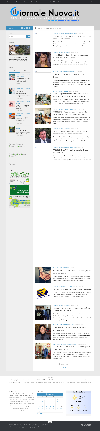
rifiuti (71, 382)
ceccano (57, 380)
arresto (28, 380)
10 (39, 404)
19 (46, 406)
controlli (66, 380)
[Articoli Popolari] (14, 71)
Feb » (41, 413)
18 (42, 406)
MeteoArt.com (81, 415)
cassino (52, 380)
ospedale (46, 382)
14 (53, 404)
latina (35, 382)
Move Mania (24, 2)
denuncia (75, 380)
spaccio (91, 382)
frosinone (12, 382)
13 (50, 404)
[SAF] (19, 194)
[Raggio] (23, 154)
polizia (53, 382)
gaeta (21, 382)
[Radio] (11, 154)
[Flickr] (29, 28)
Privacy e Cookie (57, 2)
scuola (80, 382)
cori (69, 380)
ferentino (79, 380)
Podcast (42, 2)
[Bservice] (19, 207)
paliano (49, 382)
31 (39, 411)
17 (39, 406)
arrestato (23, 380)
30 (61, 409)
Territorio (73, 33)
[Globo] (25, 184)
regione (67, 382)
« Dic (38, 413)
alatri (10, 380)
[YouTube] (27, 28)
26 (46, 409)
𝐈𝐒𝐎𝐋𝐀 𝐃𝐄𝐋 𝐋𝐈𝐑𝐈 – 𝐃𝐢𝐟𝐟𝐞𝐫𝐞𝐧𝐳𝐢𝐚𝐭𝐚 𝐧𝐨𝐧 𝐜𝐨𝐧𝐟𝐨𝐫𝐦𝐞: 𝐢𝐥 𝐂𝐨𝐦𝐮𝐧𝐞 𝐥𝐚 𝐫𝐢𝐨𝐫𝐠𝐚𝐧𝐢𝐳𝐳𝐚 (23, 132)
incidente (25, 382)
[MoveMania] (19, 144)
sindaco (83, 382)
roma (78, 382)
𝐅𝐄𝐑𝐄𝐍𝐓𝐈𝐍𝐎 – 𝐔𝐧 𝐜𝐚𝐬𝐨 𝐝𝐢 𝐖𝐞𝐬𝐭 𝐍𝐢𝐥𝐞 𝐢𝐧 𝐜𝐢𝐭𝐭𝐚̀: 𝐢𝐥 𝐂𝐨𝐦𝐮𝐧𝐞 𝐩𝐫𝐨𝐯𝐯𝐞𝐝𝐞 (23, 107)
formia (89, 380)
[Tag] (25, 71)
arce (20, 380)
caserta (47, 380)
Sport (75, 344)
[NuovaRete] (12, 144)
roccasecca (74, 382)
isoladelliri (32, 382)
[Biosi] (28, 184)
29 (57, 409)
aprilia (17, 380)
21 (53, 406)
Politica (65, 286)
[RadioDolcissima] (13, 146)
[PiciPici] (19, 182)
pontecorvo (58, 382)
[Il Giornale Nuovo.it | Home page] (45, 15)
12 (46, 404)
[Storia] (11, 156)
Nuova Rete (16, 2)
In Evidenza (66, 33)
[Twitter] (24, 28)
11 (42, 404)
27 (50, 409)
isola (28, 382)
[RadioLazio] (21, 146)
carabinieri (41, 380)
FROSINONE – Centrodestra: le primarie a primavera (72, 289)
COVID (71, 380)
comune (61, 380)
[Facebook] (22, 28)
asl (30, 380)
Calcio (54, 344)
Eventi (60, 33)
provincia (62, 382)
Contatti (49, 2)
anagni (14, 380)
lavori (39, 382)
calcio (35, 380)
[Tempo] (17, 156)
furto (18, 382)
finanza (83, 380)
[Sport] (15, 154)
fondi (86, 380)
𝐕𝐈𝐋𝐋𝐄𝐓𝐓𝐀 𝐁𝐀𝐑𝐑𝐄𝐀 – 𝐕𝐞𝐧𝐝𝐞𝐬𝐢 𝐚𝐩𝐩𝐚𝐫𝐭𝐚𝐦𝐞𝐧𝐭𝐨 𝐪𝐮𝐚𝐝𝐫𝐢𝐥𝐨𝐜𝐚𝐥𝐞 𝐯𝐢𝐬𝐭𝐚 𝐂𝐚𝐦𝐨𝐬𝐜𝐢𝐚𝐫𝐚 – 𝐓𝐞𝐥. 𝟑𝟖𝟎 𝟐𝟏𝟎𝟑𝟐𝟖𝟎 (18, 59)
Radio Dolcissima (34, 2)
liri (42, 382)
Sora (87, 382)
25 (42, 409)
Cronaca (55, 33)
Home (8, 2)
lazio (41, 382)
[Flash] (19, 154)
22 (57, 406)
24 (39, 409)
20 (50, 406)
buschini (32, 380)
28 (53, 409)
